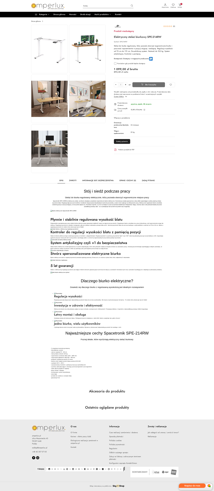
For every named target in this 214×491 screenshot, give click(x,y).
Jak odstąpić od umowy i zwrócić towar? (163, 432)
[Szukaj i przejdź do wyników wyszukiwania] (131, 6)
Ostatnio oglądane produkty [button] (107, 407)
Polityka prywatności (117, 444)
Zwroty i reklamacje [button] (157, 426)
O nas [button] (73, 426)
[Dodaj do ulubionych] (170, 84)
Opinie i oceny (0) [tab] (127, 180)
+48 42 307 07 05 (39, 451)
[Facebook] (33, 457)
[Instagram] (37, 457)
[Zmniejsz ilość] (115, 84)
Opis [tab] (61, 180)
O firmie (74, 432)
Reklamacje (152, 436)
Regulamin (113, 448)
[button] (103, 14)
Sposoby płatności (116, 436)
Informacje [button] (114, 426)
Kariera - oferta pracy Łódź (81, 436)
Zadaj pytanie (122, 141)
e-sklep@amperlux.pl (39, 447)
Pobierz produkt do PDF (126, 150)
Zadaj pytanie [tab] (148, 180)
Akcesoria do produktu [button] (107, 391)
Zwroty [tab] (73, 180)
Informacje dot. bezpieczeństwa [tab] (98, 180)
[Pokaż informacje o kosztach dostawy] (144, 109)
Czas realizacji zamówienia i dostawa (123, 432)
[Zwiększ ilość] (125, 84)
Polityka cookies (115, 440)
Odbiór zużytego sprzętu (118, 452)
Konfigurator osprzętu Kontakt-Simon (123, 463)
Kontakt (73, 447)
